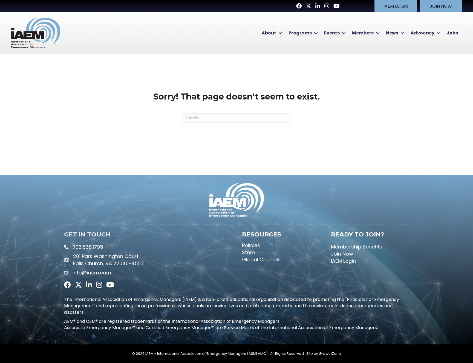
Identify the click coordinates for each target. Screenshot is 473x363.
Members (363, 33)
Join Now (342, 253)
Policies (251, 245)
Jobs (452, 33)
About (269, 33)
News (392, 33)
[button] (395, 6)
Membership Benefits (356, 246)
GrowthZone (330, 353)
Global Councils (261, 259)
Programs (300, 33)
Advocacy (422, 33)
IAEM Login (343, 260)
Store (248, 252)
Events (332, 33)
